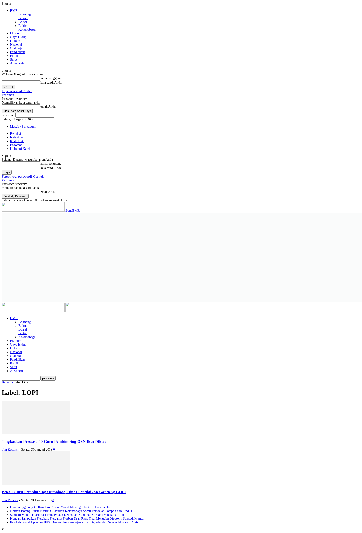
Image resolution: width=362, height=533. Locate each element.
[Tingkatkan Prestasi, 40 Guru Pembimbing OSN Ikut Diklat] (36, 433)
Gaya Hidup (18, 37)
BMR (14, 10)
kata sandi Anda (51, 82)
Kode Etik (17, 141)
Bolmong (24, 14)
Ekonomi (16, 33)
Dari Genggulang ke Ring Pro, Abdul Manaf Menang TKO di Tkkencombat (60, 507)
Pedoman (8, 95)
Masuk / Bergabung (23, 126)
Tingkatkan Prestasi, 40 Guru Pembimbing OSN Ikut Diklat (54, 441)
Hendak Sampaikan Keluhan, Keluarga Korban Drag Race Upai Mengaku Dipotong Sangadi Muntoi (77, 518)
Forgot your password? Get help (23, 176)
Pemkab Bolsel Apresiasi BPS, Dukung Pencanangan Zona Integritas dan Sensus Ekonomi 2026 (74, 522)
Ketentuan (17, 137)
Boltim (22, 25)
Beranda (7, 382)
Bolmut (23, 18)
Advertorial (17, 63)
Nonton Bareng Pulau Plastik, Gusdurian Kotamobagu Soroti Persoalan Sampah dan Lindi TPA (73, 511)
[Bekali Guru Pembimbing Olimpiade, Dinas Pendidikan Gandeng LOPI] (36, 484)
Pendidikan (17, 52)
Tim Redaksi (10, 449)
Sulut (13, 59)
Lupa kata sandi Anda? (17, 91)
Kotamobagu (27, 29)
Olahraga (16, 48)
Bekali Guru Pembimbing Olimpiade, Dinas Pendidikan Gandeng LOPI (64, 492)
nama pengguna (50, 78)
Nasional (16, 44)
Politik (14, 56)
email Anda (48, 106)
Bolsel (22, 22)
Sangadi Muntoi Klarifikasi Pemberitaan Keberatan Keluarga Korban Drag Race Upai (67, 514)
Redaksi (15, 133)
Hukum (15, 40)
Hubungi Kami (20, 148)
